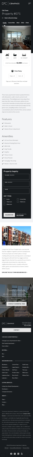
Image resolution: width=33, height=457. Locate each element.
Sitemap (6, 447)
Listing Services (7, 382)
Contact (16, 330)
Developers (5, 389)
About (4, 395)
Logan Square (15, 367)
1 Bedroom (9, 201)
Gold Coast (5, 372)
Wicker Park (25, 375)
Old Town (14, 370)
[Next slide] (24, 38)
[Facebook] (11, 454)
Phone (6, 189)
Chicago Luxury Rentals (9, 337)
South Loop (25, 364)
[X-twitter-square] (14, 454)
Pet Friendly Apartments (8, 343)
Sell (3, 356)
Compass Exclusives (7, 391)
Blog (3, 404)
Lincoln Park (15, 364)
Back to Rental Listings (11, 18)
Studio (8, 199)
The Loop (24, 370)
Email (8, 182)
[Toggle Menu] (29, 4)
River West (15, 378)
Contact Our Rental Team (16, 304)
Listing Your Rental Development (10, 386)
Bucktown (4, 364)
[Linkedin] (18, 454)
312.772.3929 (19, 215)
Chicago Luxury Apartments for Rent (11, 340)
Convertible (23, 199)
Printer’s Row (15, 372)
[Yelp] (22, 454)
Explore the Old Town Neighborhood (14, 272)
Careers (4, 402)
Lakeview (4, 378)
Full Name (9, 175)
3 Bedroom (9, 204)
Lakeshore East (5, 375)
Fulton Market (5, 370)
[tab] (4, 23)
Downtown (5, 367)
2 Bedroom (22, 201)
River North (15, 375)
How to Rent (5, 346)
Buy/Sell (4, 350)
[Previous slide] (8, 38)
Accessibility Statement (15, 447)
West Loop (25, 372)
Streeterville (25, 367)
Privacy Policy (11, 210)
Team (3, 399)
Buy (3, 353)
